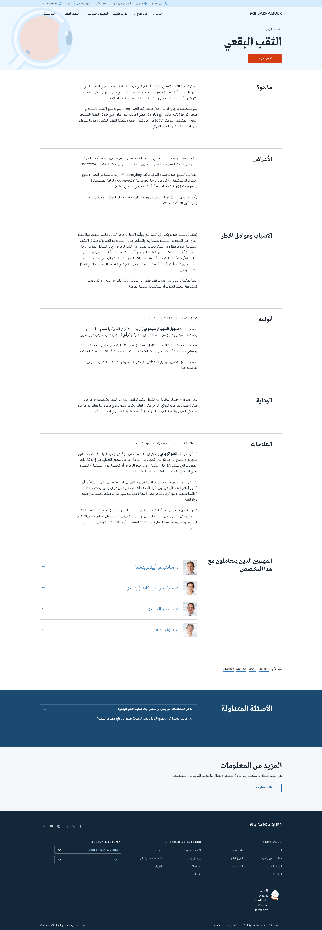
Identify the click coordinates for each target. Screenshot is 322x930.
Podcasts (196, 874)
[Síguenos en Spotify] (44, 826)
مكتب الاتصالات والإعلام (151, 858)
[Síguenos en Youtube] (51, 826)
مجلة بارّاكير (195, 866)
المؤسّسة (49, 14)
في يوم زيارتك (195, 858)
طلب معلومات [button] (263, 788)
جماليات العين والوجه (272, 858)
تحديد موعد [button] (265, 58)
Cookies (218, 925)
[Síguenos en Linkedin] (66, 826)
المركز (158, 14)
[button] (118, 709)
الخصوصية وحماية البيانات (253, 925)
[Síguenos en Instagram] (58, 826)
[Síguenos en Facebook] (81, 826)
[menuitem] (157, 14)
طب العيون (271, 29)
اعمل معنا (157, 850)
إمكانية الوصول (232, 925)
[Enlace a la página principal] (266, 13)
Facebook (264, 669)
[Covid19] (275, 895)
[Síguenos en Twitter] (73, 826)
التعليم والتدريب (98, 14)
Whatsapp (228, 669)
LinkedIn (241, 669)
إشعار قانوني (273, 925)
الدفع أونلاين (156, 866)
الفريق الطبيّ (120, 14)
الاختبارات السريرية (192, 850)
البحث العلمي (71, 14)
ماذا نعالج (142, 14)
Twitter (252, 669)
